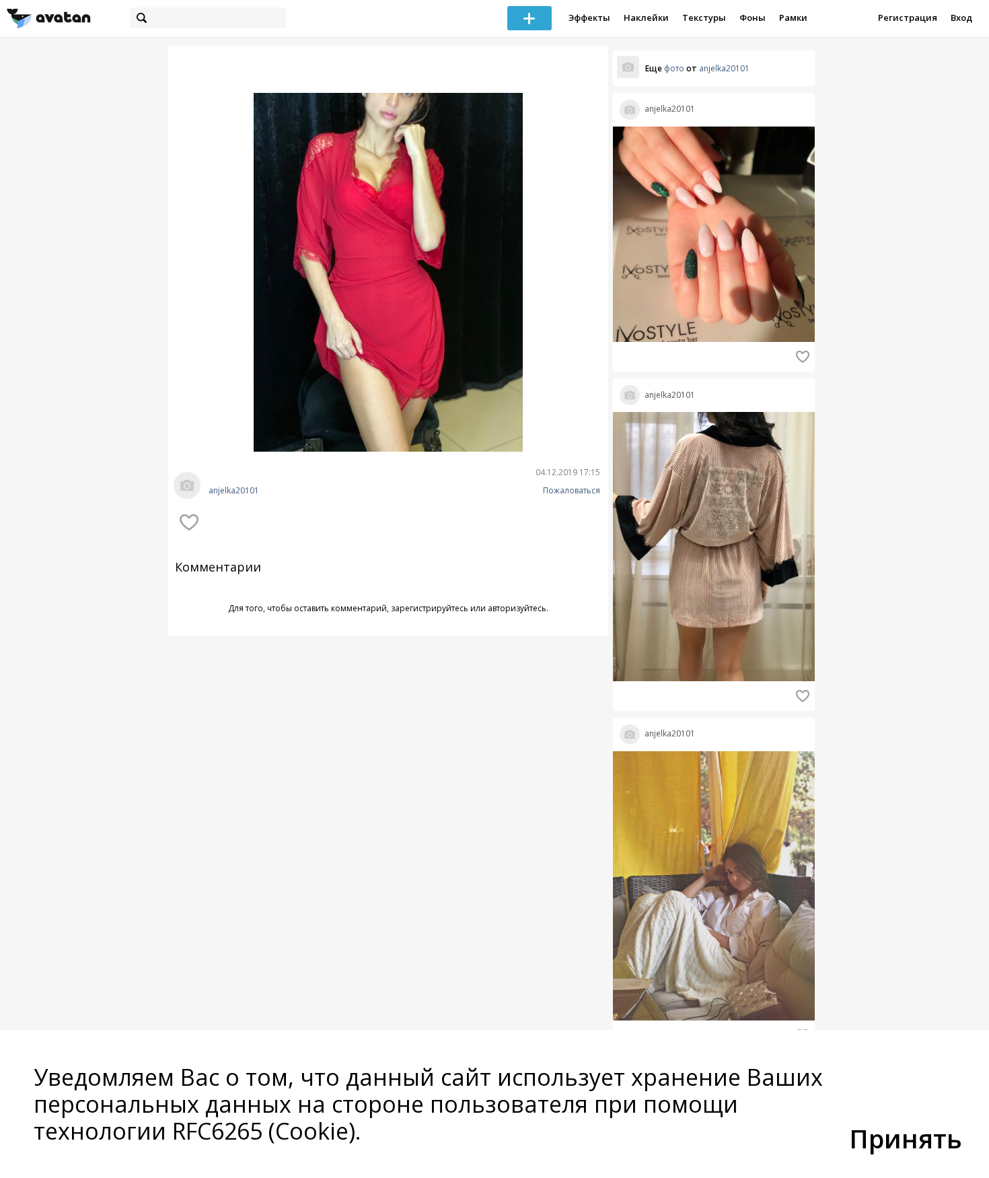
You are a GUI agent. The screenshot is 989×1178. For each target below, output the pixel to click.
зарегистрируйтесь (429, 608)
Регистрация (907, 17)
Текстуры (704, 17)
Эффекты (589, 17)
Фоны (752, 17)
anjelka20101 (234, 491)
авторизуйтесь (517, 608)
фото (674, 68)
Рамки (793, 17)
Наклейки (646, 17)
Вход (961, 17)
